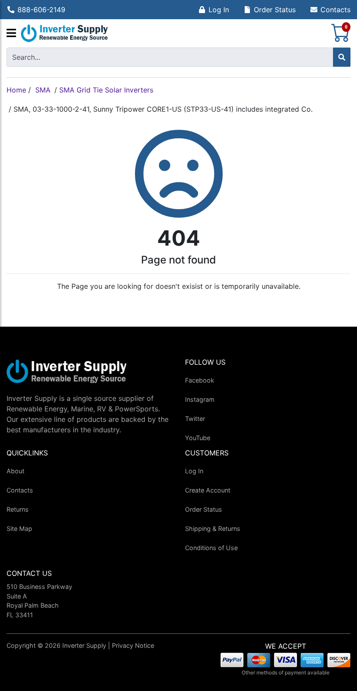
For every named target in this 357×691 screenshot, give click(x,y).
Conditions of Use (211, 547)
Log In (219, 9)
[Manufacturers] (11, 33)
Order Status (275, 9)
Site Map (19, 528)
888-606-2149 (41, 9)
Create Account (207, 490)
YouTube (197, 437)
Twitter (195, 418)
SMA (43, 90)
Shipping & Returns (212, 528)
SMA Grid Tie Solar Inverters (106, 90)
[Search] (341, 57)
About (15, 471)
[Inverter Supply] (64, 33)
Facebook (199, 380)
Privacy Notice (133, 645)
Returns (18, 509)
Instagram (200, 399)
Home (16, 90)
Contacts (335, 9)
